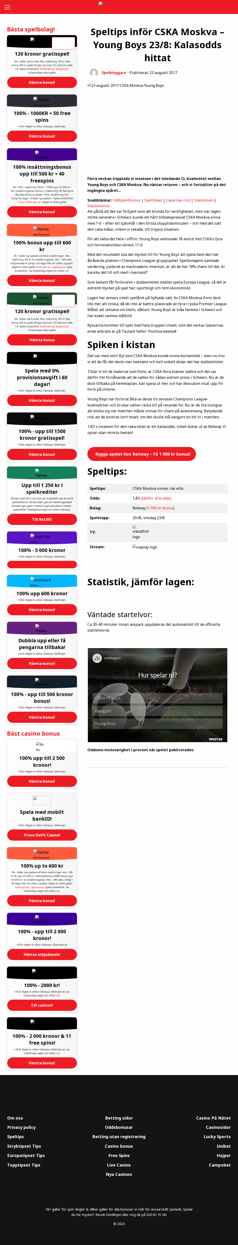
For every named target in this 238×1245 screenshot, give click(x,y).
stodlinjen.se (43, 267)
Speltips (15, 1136)
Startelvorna (98, 205)
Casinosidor (218, 1127)
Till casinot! (42, 1005)
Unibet (224, 1146)
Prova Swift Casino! (42, 835)
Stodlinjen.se (47, 69)
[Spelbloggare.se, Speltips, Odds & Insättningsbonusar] (119, 7)
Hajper (224, 1155)
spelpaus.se (59, 267)
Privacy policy (21, 1127)
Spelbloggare (114, 72)
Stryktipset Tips (24, 1146)
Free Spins (119, 1155)
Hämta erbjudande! (42, 954)
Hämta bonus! (42, 82)
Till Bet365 (42, 519)
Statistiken (203, 200)
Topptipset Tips (23, 1165)
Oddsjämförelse (126, 200)
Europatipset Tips (26, 1155)
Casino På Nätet (213, 1118)
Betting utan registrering (118, 1136)
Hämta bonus (42, 339)
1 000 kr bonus (160, 508)
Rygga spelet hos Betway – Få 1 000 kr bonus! (142, 454)
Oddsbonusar (119, 1127)
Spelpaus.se (62, 69)
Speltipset (153, 200)
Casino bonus (119, 1146)
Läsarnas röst (178, 200)
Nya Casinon (119, 1174)
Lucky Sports (217, 1136)
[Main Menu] (9, 7)
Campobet (220, 1165)
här (67, 270)
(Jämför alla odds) (156, 498)
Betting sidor (119, 1118)
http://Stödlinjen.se (29, 202)
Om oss (15, 1118)
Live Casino (119, 1165)
